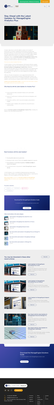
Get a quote (45, 1)
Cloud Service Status (38, 403)
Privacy (46, 399)
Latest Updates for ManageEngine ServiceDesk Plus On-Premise (21, 221)
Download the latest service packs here (15, 158)
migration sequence (27, 160)
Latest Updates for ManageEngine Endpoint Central (19, 226)
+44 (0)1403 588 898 (12, 395)
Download (27, 208)
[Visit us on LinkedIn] (8, 390)
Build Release (17, 188)
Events (38, 397)
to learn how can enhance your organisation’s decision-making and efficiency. (19, 179)
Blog (38, 395)
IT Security (25, 188)
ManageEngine (9, 190)
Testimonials (40, 399)
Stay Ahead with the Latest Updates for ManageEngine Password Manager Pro (24, 231)
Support (31, 399)
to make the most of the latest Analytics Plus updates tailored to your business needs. (21, 82)
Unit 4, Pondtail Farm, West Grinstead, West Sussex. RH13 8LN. (15, 400)
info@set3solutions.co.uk (12, 397)
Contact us (47, 396)
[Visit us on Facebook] (11, 390)
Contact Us (18, 390)
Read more (32, 274)
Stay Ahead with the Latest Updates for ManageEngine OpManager (22, 236)
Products (31, 395)
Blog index (45, 256)
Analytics (8, 188)
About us (31, 401)
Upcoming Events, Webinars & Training (29, 1)
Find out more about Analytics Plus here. (13, 62)
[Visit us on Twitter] (5, 390)
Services (31, 397)
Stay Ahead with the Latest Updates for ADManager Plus (20, 242)
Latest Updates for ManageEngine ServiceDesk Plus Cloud (20, 216)
